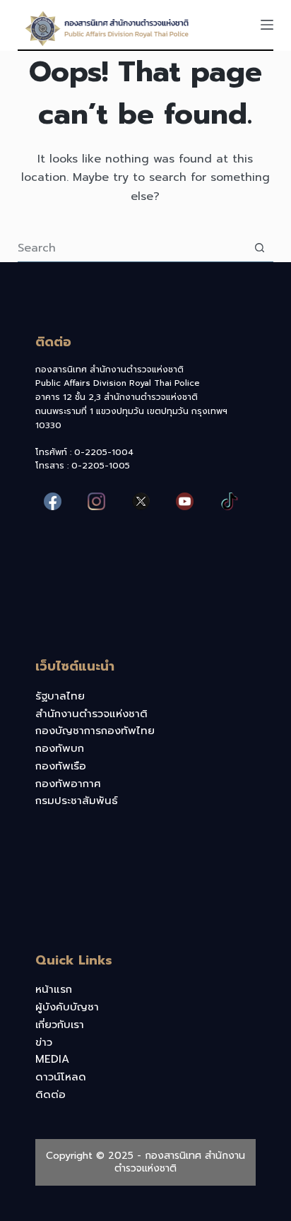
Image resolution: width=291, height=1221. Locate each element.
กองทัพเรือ (60, 766)
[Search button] (259, 247)
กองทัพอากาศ (68, 783)
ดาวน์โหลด (60, 1077)
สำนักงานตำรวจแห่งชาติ (91, 713)
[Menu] (267, 24)
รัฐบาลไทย (60, 696)
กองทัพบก (59, 748)
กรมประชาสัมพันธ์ (76, 800)
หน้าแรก (53, 989)
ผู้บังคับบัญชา (67, 1007)
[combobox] (132, 248)
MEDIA (52, 1059)
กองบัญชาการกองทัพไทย (95, 730)
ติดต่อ (50, 1094)
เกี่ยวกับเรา (59, 1024)
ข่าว (43, 1042)
